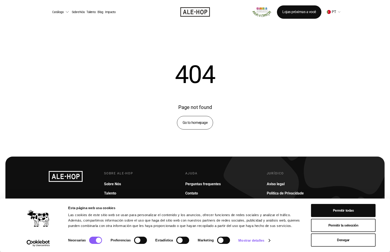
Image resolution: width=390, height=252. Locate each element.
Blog (100, 12)
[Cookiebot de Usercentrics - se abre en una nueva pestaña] (38, 243)
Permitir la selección (343, 225)
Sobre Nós (78, 12)
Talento (91, 12)
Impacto (110, 12)
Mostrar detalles (251, 240)
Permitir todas (343, 210)
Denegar (343, 240)
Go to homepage (195, 122)
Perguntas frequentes (203, 184)
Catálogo (58, 12)
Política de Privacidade (285, 193)
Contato (191, 193)
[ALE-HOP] (195, 12)
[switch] (140, 240)
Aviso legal (276, 184)
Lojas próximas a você (299, 12)
